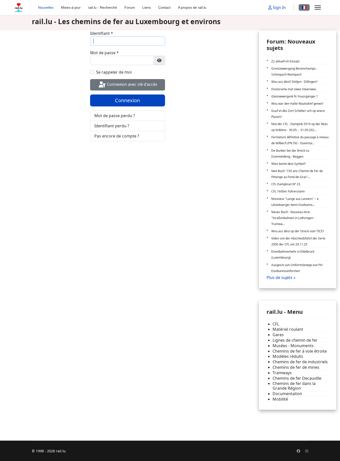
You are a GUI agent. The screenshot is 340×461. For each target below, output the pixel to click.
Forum (129, 7)
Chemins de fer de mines (296, 367)
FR (304, 7)
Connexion (127, 100)
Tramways (282, 372)
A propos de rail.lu (192, 7)
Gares (278, 334)
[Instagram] (306, 451)
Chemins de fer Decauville (297, 378)
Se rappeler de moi (114, 72)
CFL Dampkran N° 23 (285, 184)
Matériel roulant (288, 329)
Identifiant (101, 33)
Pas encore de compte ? (116, 136)
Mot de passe (104, 52)
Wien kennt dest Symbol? (288, 164)
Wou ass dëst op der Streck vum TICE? (297, 231)
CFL (276, 324)
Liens (146, 7)
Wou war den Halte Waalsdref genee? (297, 103)
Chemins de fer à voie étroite (300, 351)
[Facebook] (298, 451)
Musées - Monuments (293, 345)
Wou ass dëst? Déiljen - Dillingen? (294, 82)
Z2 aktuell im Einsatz (285, 61)
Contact (164, 7)
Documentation (287, 393)
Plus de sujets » (281, 277)
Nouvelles (46, 7)
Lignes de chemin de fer (295, 340)
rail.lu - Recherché (102, 7)
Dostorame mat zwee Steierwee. (294, 89)
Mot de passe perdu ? (114, 115)
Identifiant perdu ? (111, 126)
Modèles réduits (288, 356)
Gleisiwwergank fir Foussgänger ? (294, 96)
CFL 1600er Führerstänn (288, 191)
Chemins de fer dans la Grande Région (294, 386)
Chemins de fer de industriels (300, 362)
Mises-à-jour (71, 7)
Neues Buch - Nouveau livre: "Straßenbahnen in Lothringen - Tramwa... (293, 218)
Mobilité (280, 399)
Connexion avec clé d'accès (131, 84)
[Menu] (318, 7)
